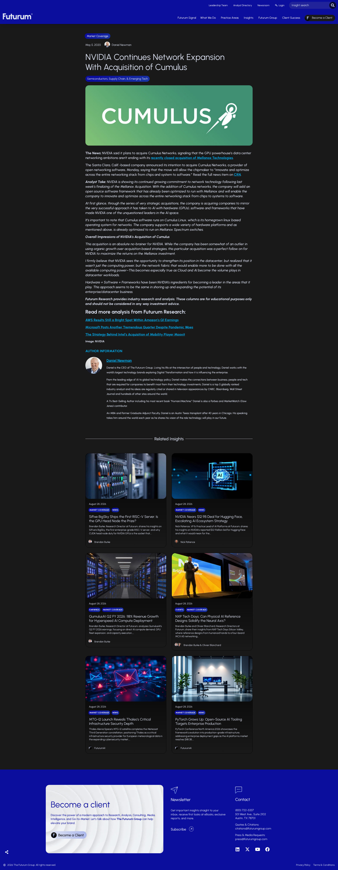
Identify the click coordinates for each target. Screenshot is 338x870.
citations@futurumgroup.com (253, 828)
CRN (237, 175)
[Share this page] (7, 852)
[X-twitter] (247, 849)
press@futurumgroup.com (251, 839)
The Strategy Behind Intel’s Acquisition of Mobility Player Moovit (135, 334)
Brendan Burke (102, 542)
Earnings (94, 610)
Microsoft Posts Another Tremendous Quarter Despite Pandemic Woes (139, 327)
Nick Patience (188, 542)
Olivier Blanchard (211, 645)
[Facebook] (267, 849)
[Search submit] (332, 5)
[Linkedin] (237, 849)
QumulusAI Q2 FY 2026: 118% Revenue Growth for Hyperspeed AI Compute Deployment (124, 618)
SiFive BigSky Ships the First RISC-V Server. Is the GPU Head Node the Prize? (123, 518)
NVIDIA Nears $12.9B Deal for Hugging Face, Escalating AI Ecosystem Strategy (209, 518)
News (115, 510)
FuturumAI (99, 748)
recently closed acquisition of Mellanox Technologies (192, 158)
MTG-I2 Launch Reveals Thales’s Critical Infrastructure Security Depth (120, 721)
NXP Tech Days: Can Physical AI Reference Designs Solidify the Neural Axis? (207, 618)
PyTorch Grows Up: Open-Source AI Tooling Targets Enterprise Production (208, 721)
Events (179, 610)
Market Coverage (97, 36)
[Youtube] (257, 849)
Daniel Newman (122, 45)
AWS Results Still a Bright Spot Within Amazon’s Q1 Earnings (132, 320)
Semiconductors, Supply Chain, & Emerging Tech (117, 78)
